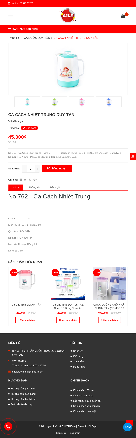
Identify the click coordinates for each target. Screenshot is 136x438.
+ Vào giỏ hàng (26, 320)
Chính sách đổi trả (83, 390)
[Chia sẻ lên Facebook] (21, 179)
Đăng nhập (79, 366)
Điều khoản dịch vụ (22, 404)
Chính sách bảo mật (84, 411)
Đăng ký (78, 350)
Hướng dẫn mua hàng (23, 393)
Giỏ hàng (78, 356)
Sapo (94, 426)
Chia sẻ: (13, 179)
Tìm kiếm (78, 361)
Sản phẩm (75, 433)
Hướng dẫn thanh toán (23, 399)
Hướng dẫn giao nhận (23, 388)
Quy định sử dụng (83, 395)
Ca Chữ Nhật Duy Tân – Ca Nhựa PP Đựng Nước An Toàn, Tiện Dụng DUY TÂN (68, 306)
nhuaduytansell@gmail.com (27, 371)
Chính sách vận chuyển (86, 406)
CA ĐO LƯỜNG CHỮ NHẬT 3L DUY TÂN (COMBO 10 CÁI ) (109, 306)
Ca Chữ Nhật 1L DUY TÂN (26, 304)
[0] (123, 16)
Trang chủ (61, 433)
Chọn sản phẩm (68, 320)
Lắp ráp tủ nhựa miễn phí (87, 400)
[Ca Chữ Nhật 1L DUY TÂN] (26, 283)
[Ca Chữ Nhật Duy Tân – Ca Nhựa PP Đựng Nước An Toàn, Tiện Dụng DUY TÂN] (68, 283)
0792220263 (27, 3)
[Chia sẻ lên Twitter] (25, 179)
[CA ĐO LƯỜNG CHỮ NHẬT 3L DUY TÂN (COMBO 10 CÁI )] (109, 283)
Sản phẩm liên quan (25, 262)
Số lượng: (14, 168)
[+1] (35, 179)
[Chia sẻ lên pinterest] (30, 179)
